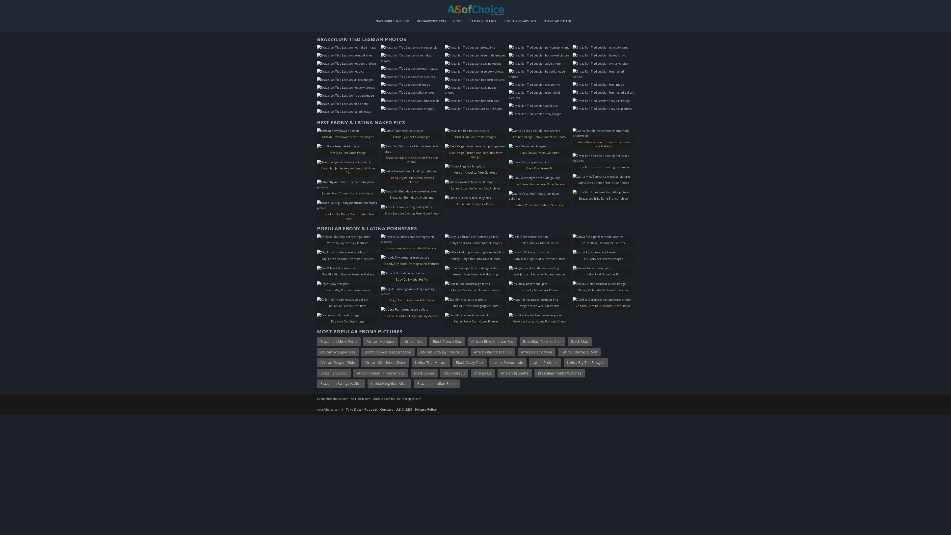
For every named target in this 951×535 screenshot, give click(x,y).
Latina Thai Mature (431, 362)
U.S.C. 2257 (404, 409)
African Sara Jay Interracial (443, 352)
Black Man (579, 341)
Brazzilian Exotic (333, 373)
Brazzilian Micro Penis (338, 341)
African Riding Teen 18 (493, 352)
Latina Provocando (508, 362)
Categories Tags (483, 21)
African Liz (483, 373)
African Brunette (514, 373)
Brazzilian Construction (542, 341)
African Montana (380, 341)
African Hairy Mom (536, 352)
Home (457, 21)
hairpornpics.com (409, 399)
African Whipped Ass (337, 352)
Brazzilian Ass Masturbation (388, 352)
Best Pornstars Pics (519, 21)
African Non (413, 341)
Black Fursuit (454, 373)
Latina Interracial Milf (579, 352)
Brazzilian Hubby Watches (559, 373)
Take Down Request (362, 409)
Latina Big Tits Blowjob (586, 362)
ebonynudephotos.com (332, 399)
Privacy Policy (426, 409)
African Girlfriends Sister (385, 362)
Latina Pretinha (545, 362)
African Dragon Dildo (337, 362)
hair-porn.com (360, 399)
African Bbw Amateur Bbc (492, 341)
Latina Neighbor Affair (389, 383)
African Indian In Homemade (381, 373)
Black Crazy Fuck (469, 362)
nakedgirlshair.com (392, 21)
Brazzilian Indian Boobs (436, 383)
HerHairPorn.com (431, 21)
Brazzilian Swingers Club (341, 383)
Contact (386, 409)
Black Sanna (424, 373)
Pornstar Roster (557, 21)
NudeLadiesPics (384, 399)
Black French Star (447, 341)
